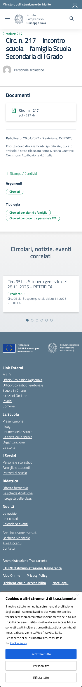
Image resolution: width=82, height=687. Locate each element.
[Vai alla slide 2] (32, 320)
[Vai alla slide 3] (37, 320)
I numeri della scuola (17, 431)
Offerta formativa (15, 487)
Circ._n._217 (29, 110)
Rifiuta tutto (41, 677)
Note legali (60, 582)
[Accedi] (75, 4)
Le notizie (10, 513)
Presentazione (13, 421)
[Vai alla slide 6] (51, 320)
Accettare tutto (41, 654)
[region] (41, 639)
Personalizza (41, 665)
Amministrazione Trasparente (25, 560)
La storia (9, 447)
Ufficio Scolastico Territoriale (23, 385)
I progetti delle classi (17, 498)
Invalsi (7, 400)
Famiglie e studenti (16, 467)
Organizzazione (14, 442)
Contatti (9, 548)
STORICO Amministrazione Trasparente (32, 568)
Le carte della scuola (17, 437)
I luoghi (8, 426)
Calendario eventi (15, 523)
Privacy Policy (37, 575)
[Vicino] (77, 595)
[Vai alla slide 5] (46, 320)
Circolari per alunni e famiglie (28, 212)
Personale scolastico (17, 462)
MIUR (7, 374)
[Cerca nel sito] (71, 19)
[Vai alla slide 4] (41, 320)
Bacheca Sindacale (16, 537)
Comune (9, 406)
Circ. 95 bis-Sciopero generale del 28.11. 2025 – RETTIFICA (37, 284)
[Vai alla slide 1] (27, 320)
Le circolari (10, 518)
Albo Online (11, 575)
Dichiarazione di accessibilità (24, 582)
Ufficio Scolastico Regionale (22, 379)
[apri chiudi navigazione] (7, 19)
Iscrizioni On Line (15, 395)
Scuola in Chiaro (14, 390)
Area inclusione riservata (20, 532)
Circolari (14, 191)
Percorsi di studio (15, 472)
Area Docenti (12, 543)
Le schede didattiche (18, 493)
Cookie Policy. (18, 643)
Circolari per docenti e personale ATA (32, 218)
